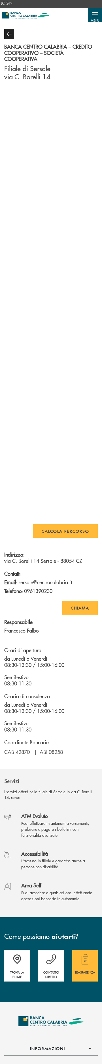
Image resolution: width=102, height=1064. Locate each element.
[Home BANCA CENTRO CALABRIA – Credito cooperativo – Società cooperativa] (25, 15)
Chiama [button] (80, 608)
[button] (95, 15)
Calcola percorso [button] (65, 531)
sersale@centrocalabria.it (45, 582)
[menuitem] (6, 3)
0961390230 (38, 590)
